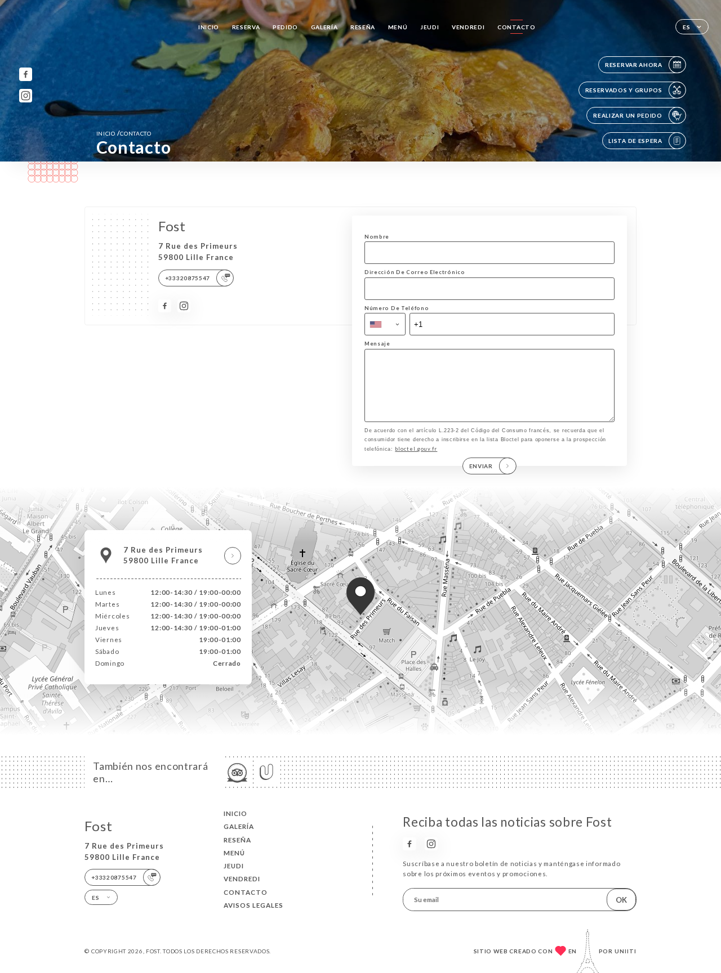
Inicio (208, 27)
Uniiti (626, 951)
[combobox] (385, 324)
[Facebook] (25, 74)
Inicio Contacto (124, 133)
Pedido (285, 27)
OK (621, 899)
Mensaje (377, 343)
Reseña (362, 27)
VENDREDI (468, 27)
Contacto (516, 27)
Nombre (376, 237)
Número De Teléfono (396, 308)
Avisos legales (253, 905)
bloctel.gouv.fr (416, 449)
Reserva (246, 27)
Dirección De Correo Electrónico (414, 272)
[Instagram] (25, 95)
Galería (324, 27)
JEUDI (429, 27)
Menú (398, 27)
